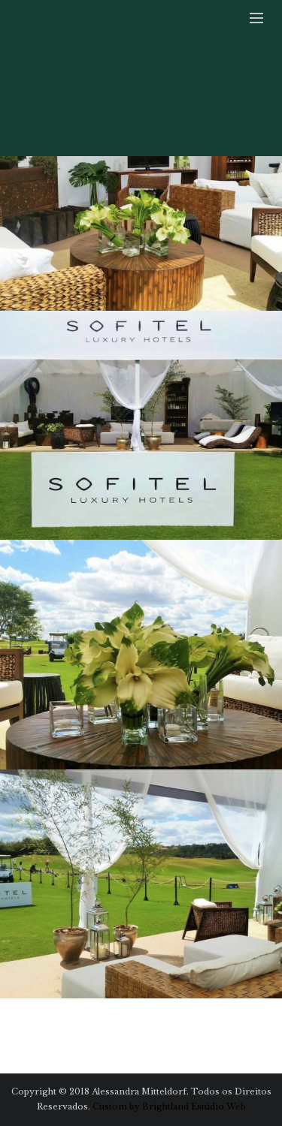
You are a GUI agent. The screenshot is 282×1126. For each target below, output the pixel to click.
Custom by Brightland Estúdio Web (169, 1106)
